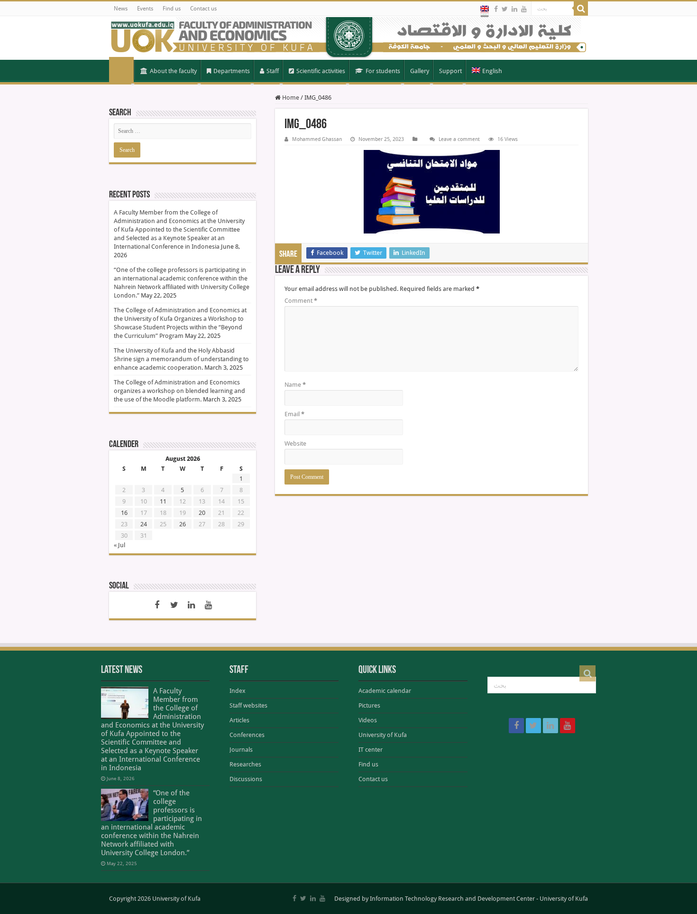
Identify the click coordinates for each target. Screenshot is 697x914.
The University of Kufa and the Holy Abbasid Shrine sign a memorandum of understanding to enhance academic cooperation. (181, 359)
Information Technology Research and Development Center (452, 898)
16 (124, 512)
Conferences (247, 734)
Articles (239, 720)
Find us (172, 8)
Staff (272, 71)
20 (202, 512)
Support (450, 71)
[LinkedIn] (514, 9)
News (121, 8)
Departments (231, 71)
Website (295, 443)
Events (145, 8)
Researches (245, 764)
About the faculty (173, 71)
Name (295, 384)
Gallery (419, 71)
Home (121, 70)
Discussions (245, 779)
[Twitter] (505, 9)
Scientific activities (320, 71)
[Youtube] (524, 9)
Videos (367, 720)
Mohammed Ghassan (317, 139)
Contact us (203, 8)
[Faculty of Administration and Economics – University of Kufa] (348, 38)
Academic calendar (384, 690)
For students (383, 71)
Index (237, 690)
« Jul (119, 545)
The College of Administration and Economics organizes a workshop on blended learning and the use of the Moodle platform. (179, 391)
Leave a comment (459, 139)
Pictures (369, 705)
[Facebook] (496, 9)
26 (182, 524)
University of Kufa (382, 734)
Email (294, 414)
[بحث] (581, 8)
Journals (241, 749)
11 (163, 501)
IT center (370, 749)
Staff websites (248, 705)
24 (143, 524)
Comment (300, 300)
